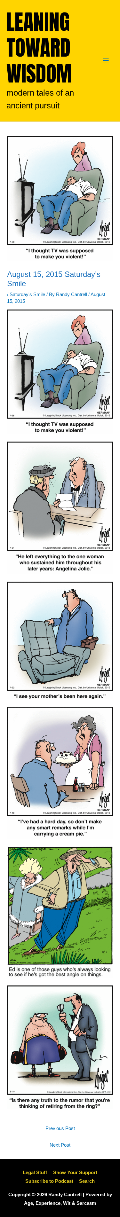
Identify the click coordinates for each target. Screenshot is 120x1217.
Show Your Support (75, 1172)
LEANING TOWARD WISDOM (39, 48)
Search (87, 1181)
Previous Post (60, 1128)
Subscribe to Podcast (49, 1181)
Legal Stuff (35, 1172)
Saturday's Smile (27, 294)
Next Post (60, 1145)
